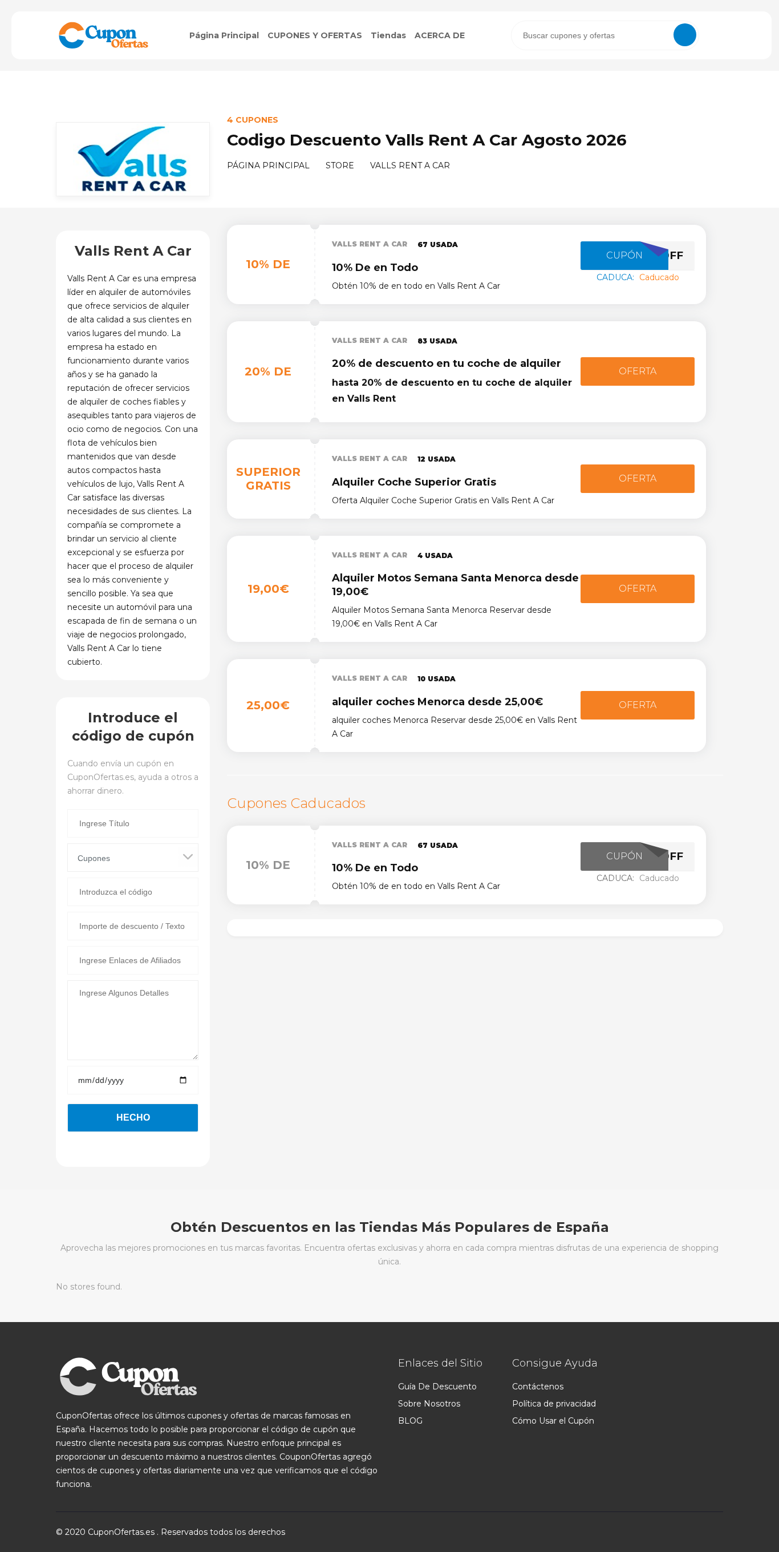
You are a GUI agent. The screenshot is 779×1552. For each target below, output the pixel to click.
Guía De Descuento (437, 1386)
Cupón (624, 255)
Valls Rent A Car (369, 244)
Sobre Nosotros (429, 1404)
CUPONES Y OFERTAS (314, 35)
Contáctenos (537, 1386)
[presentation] (605, 35)
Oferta (637, 371)
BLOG (410, 1421)
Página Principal (224, 35)
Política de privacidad (554, 1404)
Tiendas (388, 35)
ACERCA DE (440, 35)
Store (340, 165)
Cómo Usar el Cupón (553, 1421)
